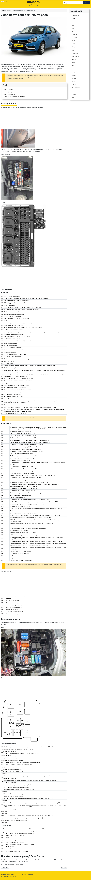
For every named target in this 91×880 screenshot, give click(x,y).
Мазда (74, 94)
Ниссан (74, 59)
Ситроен (74, 37)
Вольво (74, 84)
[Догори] (88, 877)
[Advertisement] (34, 119)
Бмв (73, 22)
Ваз (73, 25)
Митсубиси (75, 56)
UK (2, 1)
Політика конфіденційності (8, 876)
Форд (73, 40)
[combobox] (73, 2)
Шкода (74, 75)
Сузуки (74, 78)
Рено (73, 72)
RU (6, 1)
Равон (73, 69)
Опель (74, 62)
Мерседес (75, 53)
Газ (73, 28)
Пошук (87, 3)
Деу (73, 31)
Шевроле (74, 34)
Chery (73, 97)
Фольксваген (76, 88)
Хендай (74, 47)
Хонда (74, 44)
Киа (73, 50)
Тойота (74, 81)
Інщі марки (75, 91)
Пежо (73, 66)
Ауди (73, 18)
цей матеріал (63, 859)
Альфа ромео (76, 15)
